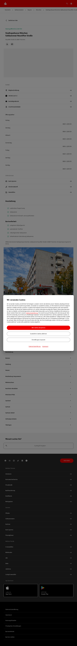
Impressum (45, 346)
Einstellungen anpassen (38, 340)
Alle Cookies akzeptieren (38, 327)
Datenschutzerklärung (32, 313)
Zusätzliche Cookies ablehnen (38, 333)
